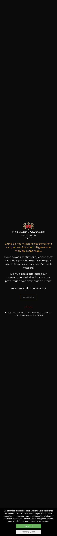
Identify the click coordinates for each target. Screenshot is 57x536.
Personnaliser (28, 532)
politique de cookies (45, 518)
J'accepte (28, 526)
